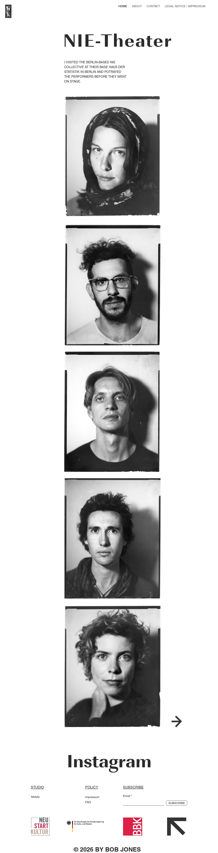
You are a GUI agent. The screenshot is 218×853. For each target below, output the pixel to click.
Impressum (92, 797)
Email (126, 795)
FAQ (88, 802)
